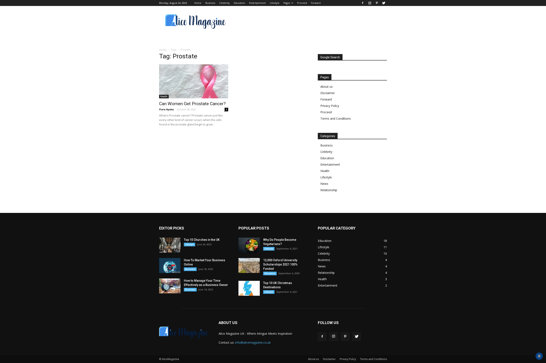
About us (326, 87)
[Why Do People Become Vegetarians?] (249, 245)
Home (197, 2)
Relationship (328, 190)
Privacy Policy (329, 106)
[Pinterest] (376, 3)
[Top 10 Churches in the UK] (169, 245)
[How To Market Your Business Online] (169, 265)
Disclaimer (327, 93)
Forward (316, 2)
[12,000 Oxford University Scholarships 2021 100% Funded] (249, 265)
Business (210, 2)
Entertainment (257, 2)
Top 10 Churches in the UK (202, 239)
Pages (286, 2)
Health (163, 96)
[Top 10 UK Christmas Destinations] (249, 288)
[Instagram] (369, 3)
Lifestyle (274, 2)
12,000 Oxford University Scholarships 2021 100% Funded (280, 264)
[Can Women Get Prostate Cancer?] (193, 81)
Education (239, 2)
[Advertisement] (309, 21)
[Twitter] (383, 3)
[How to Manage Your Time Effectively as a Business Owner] (169, 285)
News (324, 184)
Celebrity (224, 2)
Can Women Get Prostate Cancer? (192, 103)
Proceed (302, 2)
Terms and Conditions (335, 118)
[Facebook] (362, 3)
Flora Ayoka (166, 109)
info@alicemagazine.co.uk (253, 342)
